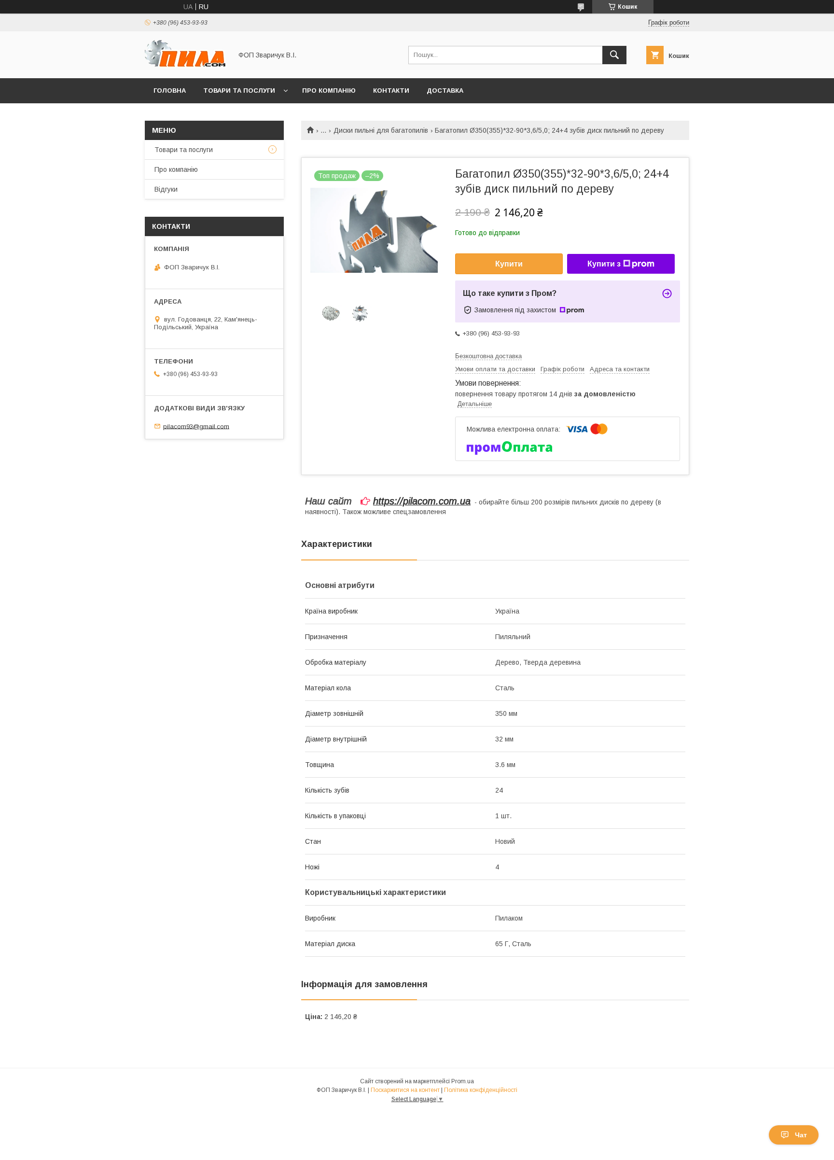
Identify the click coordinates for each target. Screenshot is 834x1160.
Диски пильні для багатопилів (381, 130)
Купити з (604, 264)
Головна (169, 90)
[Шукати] (614, 55)
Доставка (445, 90)
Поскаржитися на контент (405, 1090)
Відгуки (166, 189)
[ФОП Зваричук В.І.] (186, 66)
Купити (509, 264)
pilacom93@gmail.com (196, 426)
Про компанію (329, 90)
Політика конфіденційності (480, 1090)
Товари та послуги (239, 90)
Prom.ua (462, 1081)
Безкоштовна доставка (488, 356)
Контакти (391, 90)
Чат (801, 1135)
